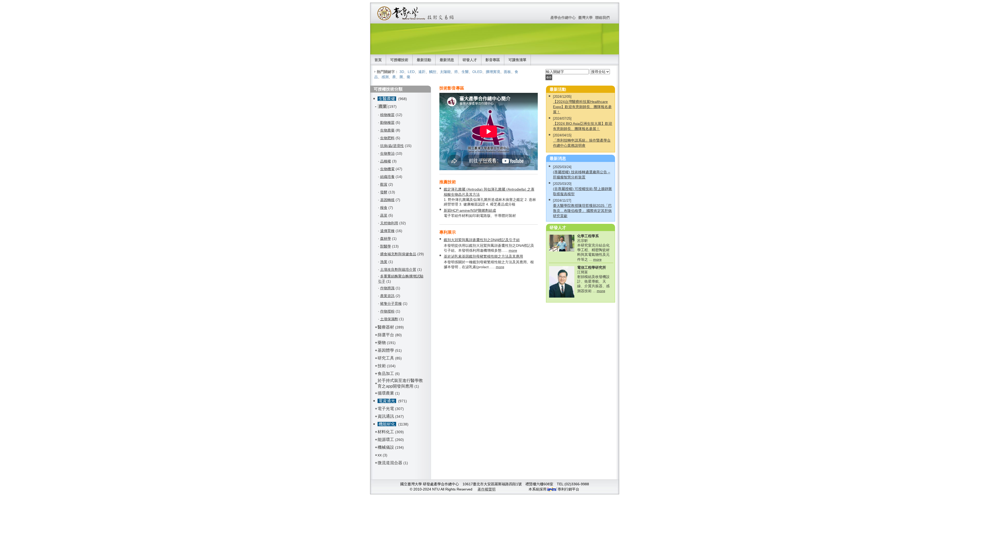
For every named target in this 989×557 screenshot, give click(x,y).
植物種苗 (387, 115)
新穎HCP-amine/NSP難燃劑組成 (470, 210)
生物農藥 (387, 130)
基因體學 (386, 350)
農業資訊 (387, 296)
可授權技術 (399, 60)
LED (411, 72)
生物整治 (387, 153)
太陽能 (445, 72)
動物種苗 (387, 122)
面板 (507, 72)
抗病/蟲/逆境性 (392, 146)
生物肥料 (387, 138)
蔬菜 (383, 215)
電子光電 (386, 408)
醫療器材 (386, 327)
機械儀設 (386, 447)
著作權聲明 (487, 489)
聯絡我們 (602, 17)
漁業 (383, 262)
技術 (382, 366)
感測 (385, 77)
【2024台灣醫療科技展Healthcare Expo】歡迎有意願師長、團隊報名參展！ (582, 107)
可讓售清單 (517, 60)
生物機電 (387, 169)
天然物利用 (389, 223)
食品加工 (386, 373)
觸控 (432, 72)
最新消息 (447, 60)
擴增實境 (493, 72)
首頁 (378, 60)
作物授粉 (387, 311)
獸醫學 (385, 246)
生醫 (465, 72)
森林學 (385, 238)
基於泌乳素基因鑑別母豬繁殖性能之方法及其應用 (483, 256)
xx (380, 455)
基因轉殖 (387, 200)
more (513, 250)
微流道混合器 (390, 463)
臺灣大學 (585, 17)
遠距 (421, 72)
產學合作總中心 (563, 17)
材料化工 (386, 432)
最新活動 (424, 60)
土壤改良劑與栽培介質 (398, 269)
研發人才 (470, 60)
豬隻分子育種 (391, 303)
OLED (477, 72)
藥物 (382, 342)
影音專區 (492, 60)
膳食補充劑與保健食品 (398, 254)
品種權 (385, 161)
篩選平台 (386, 335)
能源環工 (386, 439)
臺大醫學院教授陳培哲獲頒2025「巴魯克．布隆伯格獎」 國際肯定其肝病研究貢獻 (582, 210)
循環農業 (386, 393)
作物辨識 (387, 288)
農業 (383, 106)
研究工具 (386, 358)
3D (401, 72)
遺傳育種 (387, 231)
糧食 (383, 208)
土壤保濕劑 (389, 319)
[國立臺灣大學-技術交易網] (416, 13)
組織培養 (387, 177)
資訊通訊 (386, 416)
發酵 (383, 192)
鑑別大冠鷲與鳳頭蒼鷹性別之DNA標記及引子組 (482, 240)
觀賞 (383, 184)
